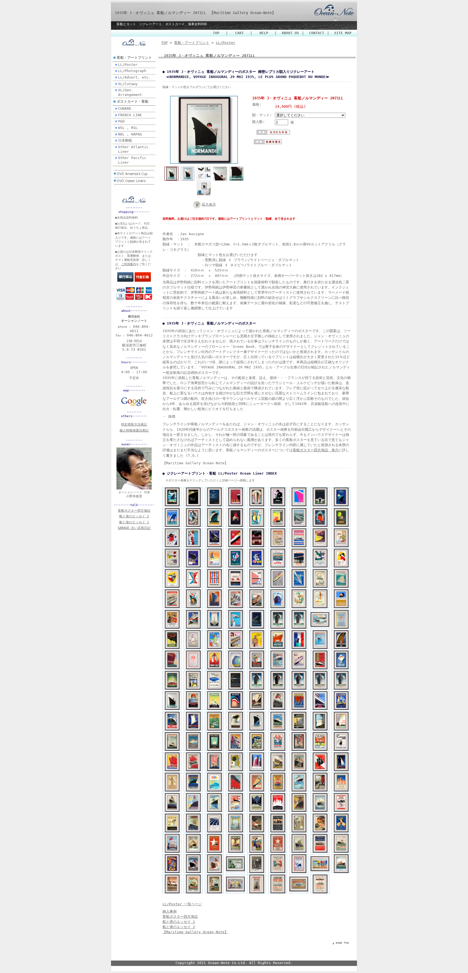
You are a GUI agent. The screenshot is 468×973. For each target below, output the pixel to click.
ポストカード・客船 (132, 101)
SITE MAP (343, 33)
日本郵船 (125, 140)
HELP (264, 33)
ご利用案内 (128, 264)
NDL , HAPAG (130, 134)
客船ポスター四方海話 (180, 916)
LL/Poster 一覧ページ (182, 904)
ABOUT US (290, 33)
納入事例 (169, 911)
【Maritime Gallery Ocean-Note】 (195, 932)
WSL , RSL (128, 128)
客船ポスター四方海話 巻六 (316, 450)
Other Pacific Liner (132, 160)
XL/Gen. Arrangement (130, 92)
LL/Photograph (132, 71)
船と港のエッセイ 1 (178, 922)
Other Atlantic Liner (133, 149)
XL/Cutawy (128, 84)
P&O (121, 121)
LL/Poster (128, 65)
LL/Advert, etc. (134, 77)
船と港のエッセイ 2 (178, 927)
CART (240, 33)
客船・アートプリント (134, 58)
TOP (218, 33)
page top (342, 942)
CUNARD (124, 108)
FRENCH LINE (130, 115)
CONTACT (316, 33)
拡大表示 (209, 204)
